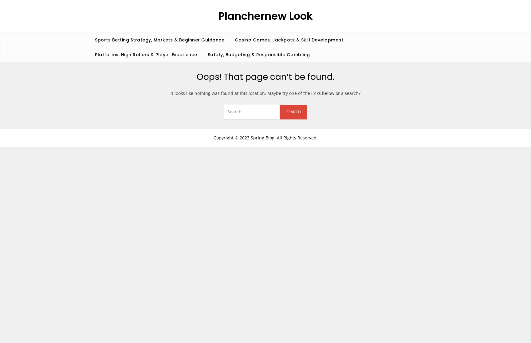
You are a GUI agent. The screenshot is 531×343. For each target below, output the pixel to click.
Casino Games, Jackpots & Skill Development (289, 40)
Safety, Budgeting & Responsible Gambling (259, 55)
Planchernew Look (265, 16)
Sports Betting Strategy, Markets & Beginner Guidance (159, 40)
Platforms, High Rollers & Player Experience (146, 55)
